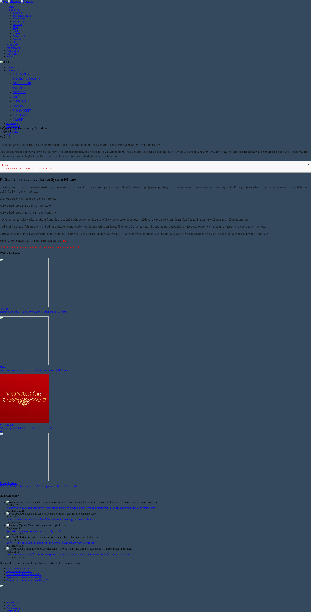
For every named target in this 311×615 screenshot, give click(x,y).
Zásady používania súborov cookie (24, 577)
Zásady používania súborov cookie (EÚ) (27, 580)
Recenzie (11, 605)
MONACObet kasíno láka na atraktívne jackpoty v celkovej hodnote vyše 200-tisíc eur (50, 542)
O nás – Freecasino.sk (17, 568)
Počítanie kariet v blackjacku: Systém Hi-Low (29, 168)
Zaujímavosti (13, 608)
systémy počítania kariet (66, 247)
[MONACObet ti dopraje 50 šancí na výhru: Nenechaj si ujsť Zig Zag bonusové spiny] (158, 513)
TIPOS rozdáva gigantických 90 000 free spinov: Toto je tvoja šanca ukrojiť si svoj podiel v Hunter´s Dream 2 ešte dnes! (68, 554)
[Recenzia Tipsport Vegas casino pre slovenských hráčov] (158, 525)
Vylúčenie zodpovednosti (19, 571)
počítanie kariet (17, 247)
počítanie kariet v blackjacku (39, 247)
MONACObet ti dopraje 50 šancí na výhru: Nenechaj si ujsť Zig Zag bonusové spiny (50, 519)
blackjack (5, 247)
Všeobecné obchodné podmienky (23, 574)
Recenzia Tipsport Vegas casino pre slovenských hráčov (35, 531)
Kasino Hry (12, 602)
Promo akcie (12, 610)
